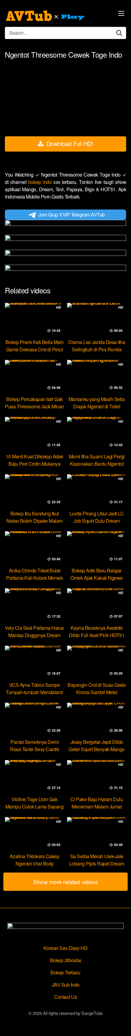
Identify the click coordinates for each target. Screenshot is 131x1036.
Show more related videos (65, 881)
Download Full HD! (68, 143)
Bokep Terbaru (65, 972)
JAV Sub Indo (66, 984)
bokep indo (40, 181)
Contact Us (65, 996)
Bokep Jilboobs (65, 960)
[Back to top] (120, 1022)
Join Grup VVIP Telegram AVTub (71, 214)
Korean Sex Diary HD (66, 948)
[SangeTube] (46, 16)
